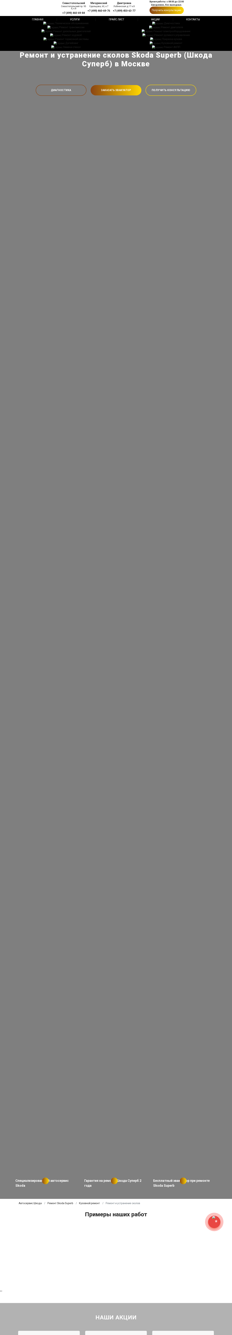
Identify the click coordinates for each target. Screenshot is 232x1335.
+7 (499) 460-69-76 (99, 10)
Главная (37, 19)
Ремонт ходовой (72, 35)
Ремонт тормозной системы (72, 39)
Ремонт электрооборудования (172, 31)
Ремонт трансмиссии (71, 27)
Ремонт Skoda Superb (60, 1203)
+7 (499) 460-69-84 (73, 12)
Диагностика (172, 23)
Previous (3, 667)
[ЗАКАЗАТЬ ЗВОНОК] (214, 1222)
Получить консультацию (166, 10)
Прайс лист (116, 19)
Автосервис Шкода (30, 1203)
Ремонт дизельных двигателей (72, 31)
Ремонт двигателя (172, 27)
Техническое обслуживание (72, 23)
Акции (155, 19)
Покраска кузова (172, 39)
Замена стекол (72, 47)
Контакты (193, 19)
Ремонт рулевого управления (172, 35)
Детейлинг (71, 43)
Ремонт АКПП (172, 47)
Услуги (75, 19)
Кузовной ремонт (171, 43)
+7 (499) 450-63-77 (124, 10)
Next (228, 667)
